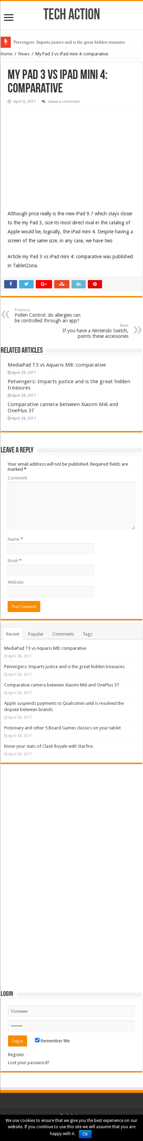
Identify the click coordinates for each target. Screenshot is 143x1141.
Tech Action (71, 15)
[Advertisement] (60, 152)
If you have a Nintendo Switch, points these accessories (95, 331)
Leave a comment (64, 101)
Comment (17, 477)
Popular (36, 634)
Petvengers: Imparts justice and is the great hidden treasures (69, 42)
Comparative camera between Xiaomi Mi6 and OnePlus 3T (61, 685)
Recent (12, 634)
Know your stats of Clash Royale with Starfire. (49, 746)
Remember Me (55, 1040)
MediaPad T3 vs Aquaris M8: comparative (57, 365)
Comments (63, 634)
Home (6, 53)
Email (15, 560)
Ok (85, 1134)
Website (16, 582)
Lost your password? (29, 1062)
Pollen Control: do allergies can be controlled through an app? (48, 315)
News (24, 53)
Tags (87, 634)
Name (15, 539)
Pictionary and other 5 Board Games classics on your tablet (62, 727)
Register (16, 1054)
